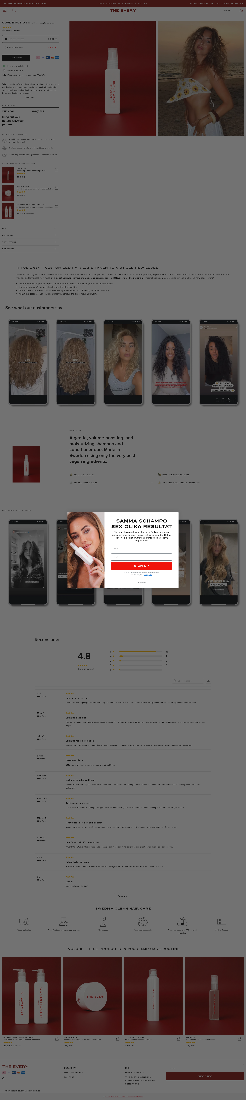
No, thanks (141, 582)
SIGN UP (141, 566)
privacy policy (148, 575)
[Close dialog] (174, 515)
